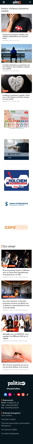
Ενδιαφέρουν (12, 360)
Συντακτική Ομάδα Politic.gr (20, 369)
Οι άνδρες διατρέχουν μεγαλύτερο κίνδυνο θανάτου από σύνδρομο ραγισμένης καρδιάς (16, 66)
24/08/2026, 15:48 (7, 369)
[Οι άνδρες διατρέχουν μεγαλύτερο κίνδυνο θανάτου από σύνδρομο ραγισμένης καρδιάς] (16, 53)
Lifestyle (5, 265)
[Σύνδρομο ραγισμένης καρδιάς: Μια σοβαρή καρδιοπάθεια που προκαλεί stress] (16, 23)
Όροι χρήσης (6, 415)
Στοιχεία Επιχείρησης (10, 433)
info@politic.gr (13, 403)
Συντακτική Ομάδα (9, 430)
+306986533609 (12, 408)
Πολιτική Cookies (8, 419)
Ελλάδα (5, 360)
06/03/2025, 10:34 (7, 101)
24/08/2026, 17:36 (7, 340)
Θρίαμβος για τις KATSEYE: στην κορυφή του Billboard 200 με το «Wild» (16, 336)
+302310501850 (11, 405)
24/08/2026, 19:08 (7, 310)
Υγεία (4, 30)
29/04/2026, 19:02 (7, 40)
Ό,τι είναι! (12, 265)
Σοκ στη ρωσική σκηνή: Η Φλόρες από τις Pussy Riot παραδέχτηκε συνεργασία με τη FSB (16, 273)
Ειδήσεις (5, 91)
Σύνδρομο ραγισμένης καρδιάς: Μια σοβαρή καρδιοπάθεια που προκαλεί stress (15, 36)
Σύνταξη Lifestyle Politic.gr (20, 277)
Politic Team (16, 40)
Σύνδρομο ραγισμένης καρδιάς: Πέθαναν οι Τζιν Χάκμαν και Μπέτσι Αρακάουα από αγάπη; (16, 97)
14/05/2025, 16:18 (7, 70)
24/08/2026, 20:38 (8, 277)
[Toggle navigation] (3, 2)
